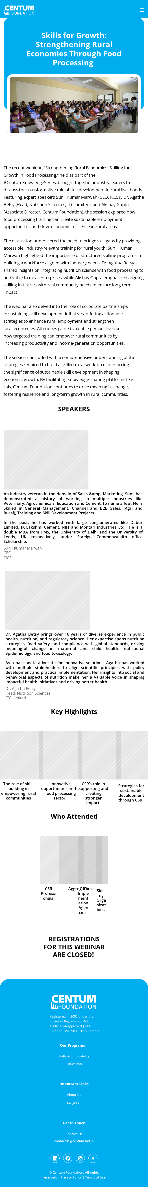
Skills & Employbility (74, 1056)
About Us (74, 1094)
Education (74, 1064)
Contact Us (74, 1134)
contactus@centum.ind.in (74, 1141)
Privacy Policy (71, 1177)
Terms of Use (95, 1177)
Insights (73, 1103)
